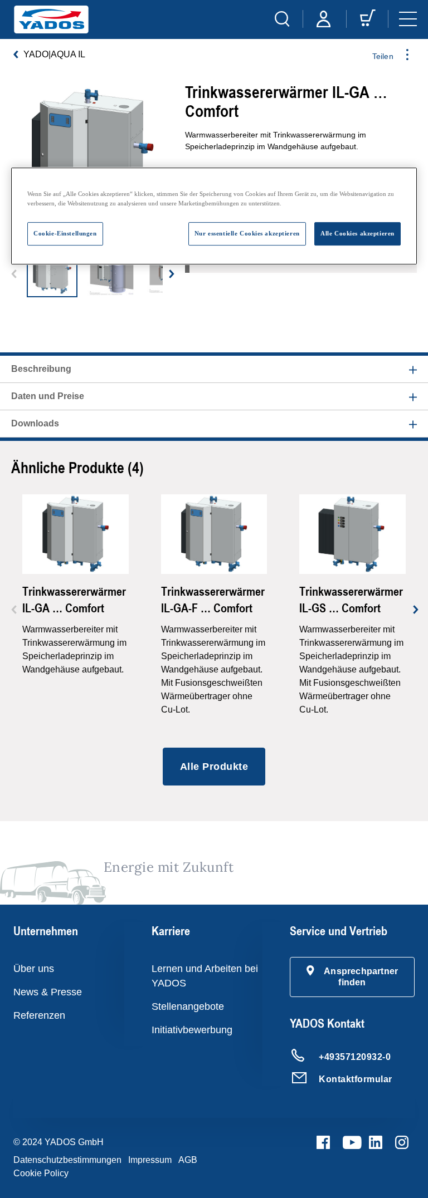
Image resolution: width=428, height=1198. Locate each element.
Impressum (150, 1160)
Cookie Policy (41, 1173)
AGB (187, 1160)
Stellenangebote (188, 1006)
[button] (352, 977)
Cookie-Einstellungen (64, 233)
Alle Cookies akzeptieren (357, 233)
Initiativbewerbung (192, 1029)
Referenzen (39, 1015)
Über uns (33, 968)
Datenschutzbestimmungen (67, 1160)
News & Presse (47, 992)
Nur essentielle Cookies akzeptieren (247, 233)
